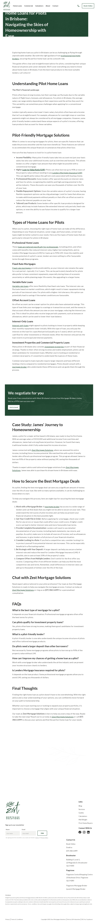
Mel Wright (83, 820)
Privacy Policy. (44, 837)
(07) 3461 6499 (71, 851)
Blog (80, 806)
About (48, 6)
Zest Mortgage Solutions (42, 450)
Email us (69, 847)
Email (23, 829)
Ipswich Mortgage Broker (75, 889)
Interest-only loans (20, 325)
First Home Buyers (86, 823)
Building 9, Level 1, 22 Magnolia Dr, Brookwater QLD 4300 (76, 863)
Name (8, 829)
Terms (37, 837)
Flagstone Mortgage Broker (76, 885)
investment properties (54, 346)
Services (82, 809)
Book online (11, 780)
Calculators (39, 6)
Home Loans (17, 6)
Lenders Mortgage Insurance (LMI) (67, 173)
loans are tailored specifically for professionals (38, 247)
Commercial (28, 6)
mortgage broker (19, 367)
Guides (81, 813)
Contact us (24, 780)
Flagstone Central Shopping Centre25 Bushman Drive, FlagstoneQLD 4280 (79, 877)
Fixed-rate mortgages (21, 268)
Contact (55, 6)
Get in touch (13, 407)
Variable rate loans (20, 286)
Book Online (88, 6)
